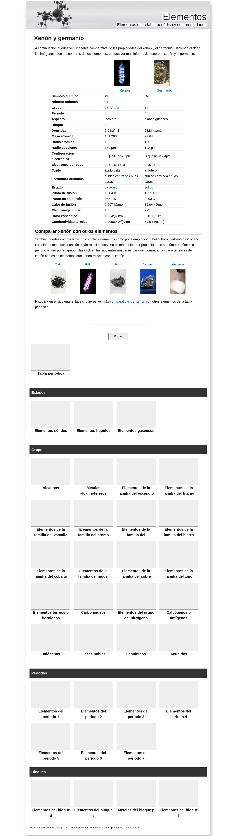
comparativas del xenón (127, 301)
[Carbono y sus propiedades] (148, 293)
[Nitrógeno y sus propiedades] (177, 293)
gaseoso (111, 187)
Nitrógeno (177, 264)
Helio (88, 264)
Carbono (148, 264)
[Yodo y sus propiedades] (58, 293)
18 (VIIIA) (112, 107)
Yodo (58, 264)
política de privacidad (110, 827)
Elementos (184, 17)
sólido (149, 187)
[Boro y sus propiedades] (118, 293)
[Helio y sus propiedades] (88, 293)
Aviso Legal (132, 827)
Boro (118, 264)
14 (146, 107)
